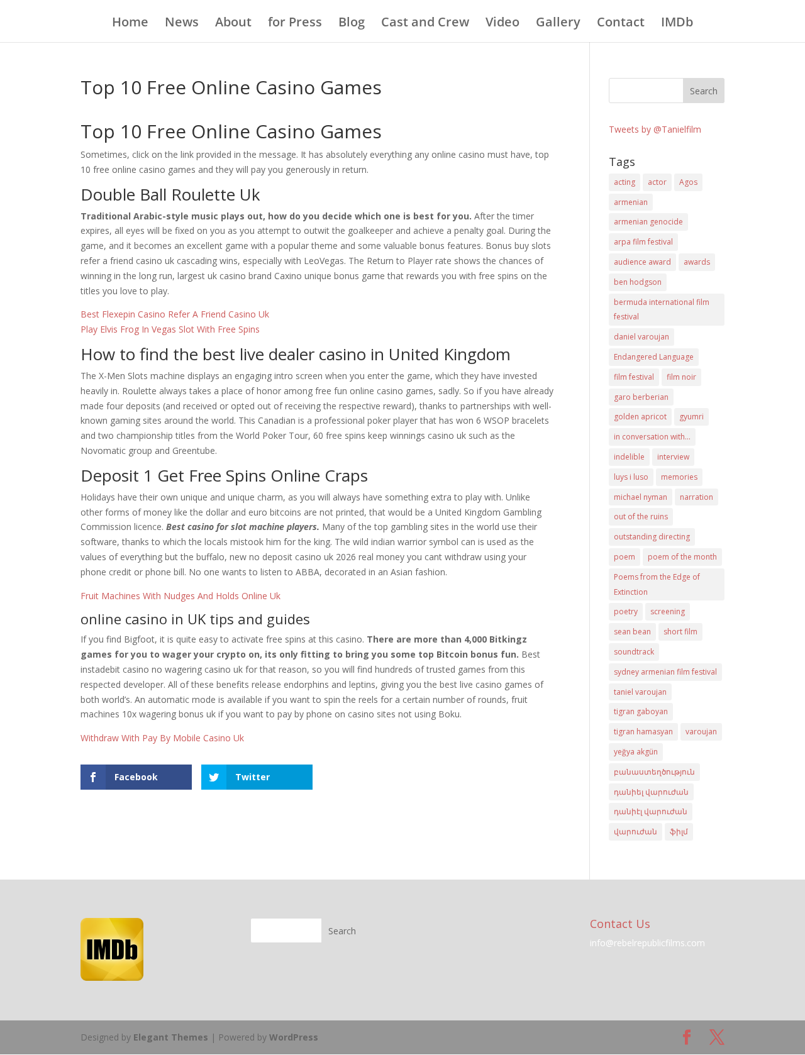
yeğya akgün (636, 751)
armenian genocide (648, 221)
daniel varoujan (641, 336)
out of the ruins (641, 516)
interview (673, 456)
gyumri (691, 416)
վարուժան (635, 831)
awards (697, 262)
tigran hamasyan (643, 731)
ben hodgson (638, 282)
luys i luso (631, 477)
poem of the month (682, 556)
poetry (626, 611)
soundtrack (634, 651)
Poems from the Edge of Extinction (657, 584)
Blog (351, 24)
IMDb (677, 24)
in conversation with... (652, 436)
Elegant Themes (170, 1037)
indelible (629, 456)
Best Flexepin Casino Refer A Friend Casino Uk (174, 314)
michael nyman (640, 497)
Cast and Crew (425, 24)
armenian (631, 202)
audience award (642, 262)
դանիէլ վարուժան (650, 811)
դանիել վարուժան (651, 792)
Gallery (558, 24)
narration (696, 497)
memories (679, 477)
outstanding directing (652, 536)
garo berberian (641, 397)
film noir (681, 377)
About (233, 24)
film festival (634, 377)
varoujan (701, 731)
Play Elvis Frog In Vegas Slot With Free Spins (170, 329)
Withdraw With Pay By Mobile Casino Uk (162, 738)
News (182, 24)
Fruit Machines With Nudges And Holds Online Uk (180, 596)
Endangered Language (654, 356)
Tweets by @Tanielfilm (655, 129)
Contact (621, 24)
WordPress (293, 1037)
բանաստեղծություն (654, 771)
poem (624, 556)
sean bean (632, 631)
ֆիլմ (679, 831)
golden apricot (640, 416)
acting (624, 182)
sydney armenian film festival (665, 671)
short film (680, 631)
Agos (688, 182)
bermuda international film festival (661, 310)
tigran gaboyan (641, 711)
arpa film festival (643, 241)
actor (657, 182)
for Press (295, 24)
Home (130, 24)
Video (502, 24)
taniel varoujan (640, 692)
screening (667, 611)
